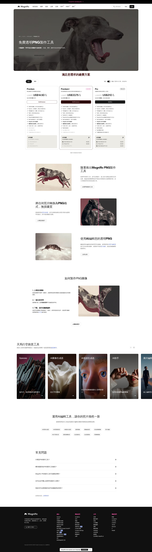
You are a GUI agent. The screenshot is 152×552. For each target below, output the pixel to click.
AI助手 (58, 519)
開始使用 (77, 514)
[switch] (108, 81)
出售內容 (95, 532)
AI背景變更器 (56, 429)
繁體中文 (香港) (30, 527)
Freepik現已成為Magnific (75, 2)
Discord (114, 526)
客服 (76, 521)
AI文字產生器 (55, 434)
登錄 (126, 6)
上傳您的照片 (76, 324)
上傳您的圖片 (41, 220)
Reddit (113, 530)
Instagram (114, 519)
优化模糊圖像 (97, 429)
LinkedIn (114, 522)
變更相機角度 (66, 434)
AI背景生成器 (45, 429)
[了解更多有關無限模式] (89, 138)
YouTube (114, 521)
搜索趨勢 (95, 524)
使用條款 (77, 522)
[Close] (90, 550)
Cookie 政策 (78, 528)
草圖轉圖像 (97, 434)
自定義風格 (87, 434)
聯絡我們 (114, 514)
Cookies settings (79, 530)
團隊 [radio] (35, 81)
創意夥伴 (54, 348)
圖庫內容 (59, 526)
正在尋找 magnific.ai (98, 536)
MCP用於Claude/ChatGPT (63, 528)
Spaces (58, 517)
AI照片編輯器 (112, 244)
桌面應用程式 (61, 534)
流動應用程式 (60, 536)
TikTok (113, 524)
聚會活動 (95, 528)
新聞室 (95, 534)
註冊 (132, 6)
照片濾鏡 (103, 246)
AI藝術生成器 (67, 429)
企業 (76, 536)
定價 (56, 6)
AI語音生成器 (60, 524)
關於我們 (95, 519)
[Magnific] (31, 514)
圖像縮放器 (87, 429)
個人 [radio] (29, 81)
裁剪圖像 (77, 429)
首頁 (20, 36)
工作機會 (95, 522)
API (57, 538)
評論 (94, 521)
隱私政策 (77, 524)
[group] (32, 81)
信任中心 (77, 532)
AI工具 (23, 36)
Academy (77, 517)
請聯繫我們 (46, 495)
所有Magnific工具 (61, 540)
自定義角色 (77, 434)
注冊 (44, 64)
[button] (30, 527)
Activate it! (84, 549)
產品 (58, 514)
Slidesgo (95, 530)
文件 (76, 519)
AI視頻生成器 (60, 522)
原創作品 (78, 526)
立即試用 (84, 254)
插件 (59, 532)
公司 (94, 514)
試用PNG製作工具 (87, 187)
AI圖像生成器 (60, 521)
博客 (94, 526)
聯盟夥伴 (77, 534)
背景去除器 (29, 36)
